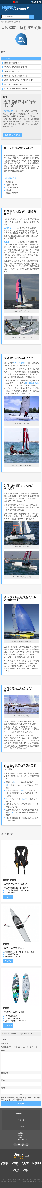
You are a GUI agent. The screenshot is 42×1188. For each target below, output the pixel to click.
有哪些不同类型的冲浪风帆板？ (15, 1021)
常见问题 (21, 1126)
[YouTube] (19, 1144)
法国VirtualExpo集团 (21, 1139)
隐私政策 (3, 1181)
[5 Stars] (8, 1033)
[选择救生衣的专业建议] (21, 860)
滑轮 (22, 790)
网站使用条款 (12, 1181)
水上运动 (6, 944)
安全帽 (10, 812)
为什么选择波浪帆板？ (12, 1016)
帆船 (5, 97)
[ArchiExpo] (15, 1163)
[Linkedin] (23, 1144)
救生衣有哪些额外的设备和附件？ (16, 888)
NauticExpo (35, 2)
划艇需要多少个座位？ (12, 956)
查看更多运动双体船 (12, 135)
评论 (3, 1050)
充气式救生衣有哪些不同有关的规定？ (17, 890)
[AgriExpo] (26, 1170)
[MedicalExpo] (37, 1163)
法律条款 (36, 1179)
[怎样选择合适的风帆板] (21, 988)
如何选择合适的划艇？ (12, 954)
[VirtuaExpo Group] (21, 1155)
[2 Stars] (4, 1033)
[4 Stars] (7, 1033)
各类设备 (6, 880)
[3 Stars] (5, 1033)
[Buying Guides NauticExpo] (21, 39)
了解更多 (8, 897)
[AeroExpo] (16, 1170)
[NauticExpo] (15, 8)
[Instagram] (27, 1144)
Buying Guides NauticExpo (15, 1179)
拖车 (15, 782)
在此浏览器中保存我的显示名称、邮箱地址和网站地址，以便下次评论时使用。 (21, 1099)
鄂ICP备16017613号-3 (34, 1181)
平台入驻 (21, 1120)
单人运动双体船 (19, 363)
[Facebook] (15, 1144)
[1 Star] (3, 1033)
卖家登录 (21, 1135)
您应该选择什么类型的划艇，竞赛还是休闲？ (20, 952)
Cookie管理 (22, 1181)
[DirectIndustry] (4, 1163)
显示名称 (5, 1073)
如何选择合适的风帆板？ (13, 1018)
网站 (3, 1088)
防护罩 (25, 799)
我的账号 (21, 1137)
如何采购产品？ (21, 1113)
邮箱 (3, 1080)
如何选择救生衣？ (10, 892)
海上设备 (13, 880)
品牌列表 (21, 1133)
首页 (2, 22)
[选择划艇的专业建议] (21, 924)
